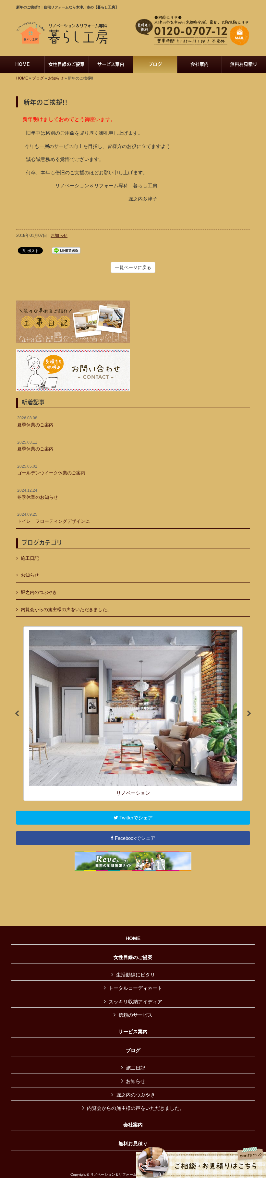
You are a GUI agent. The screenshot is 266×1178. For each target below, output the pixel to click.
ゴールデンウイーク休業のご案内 (51, 470)
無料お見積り (133, 1143)
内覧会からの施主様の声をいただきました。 (66, 609)
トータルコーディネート (135, 988)
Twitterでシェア (135, 817)
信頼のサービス (135, 1015)
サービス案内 (133, 1031)
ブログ (38, 78)
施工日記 (30, 558)
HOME (22, 78)
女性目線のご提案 (133, 957)
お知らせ (56, 78)
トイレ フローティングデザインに (53, 518)
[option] (133, 713)
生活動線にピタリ (135, 974)
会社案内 (133, 1124)
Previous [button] (17, 713)
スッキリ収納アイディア (135, 1001)
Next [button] (249, 713)
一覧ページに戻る (133, 267)
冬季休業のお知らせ (37, 494)
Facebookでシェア (134, 838)
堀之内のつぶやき (39, 592)
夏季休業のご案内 (35, 421)
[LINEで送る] (66, 250)
